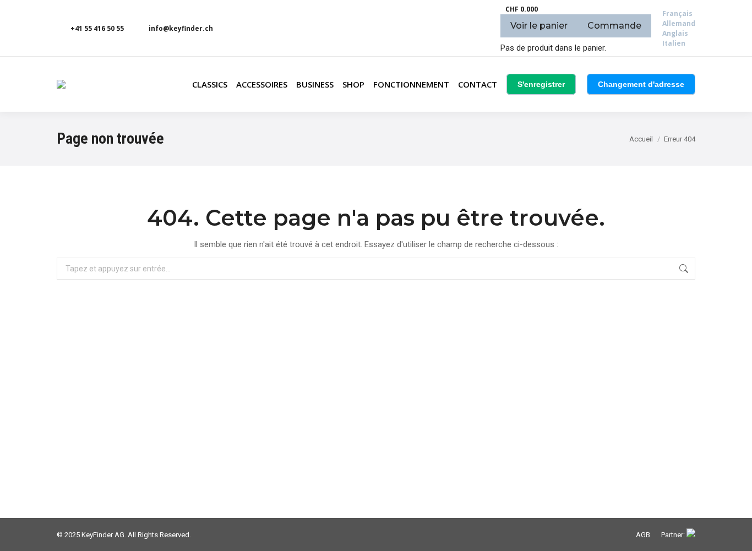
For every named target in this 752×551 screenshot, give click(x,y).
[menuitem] (677, 13)
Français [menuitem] (677, 13)
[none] (678, 28)
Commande (614, 25)
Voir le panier (539, 25)
